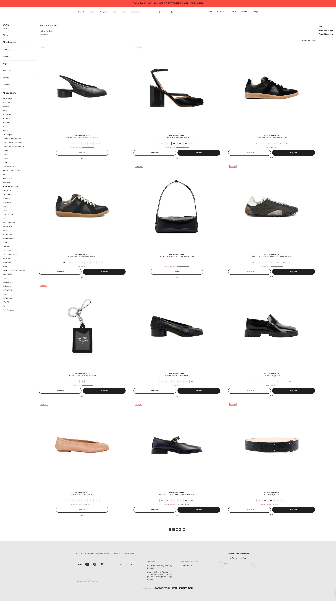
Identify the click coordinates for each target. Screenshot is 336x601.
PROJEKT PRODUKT (10, 254)
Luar (4, 218)
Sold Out (82, 153)
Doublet (5, 163)
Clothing (6, 50)
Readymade (7, 262)
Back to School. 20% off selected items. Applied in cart (168, 3)
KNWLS (5, 206)
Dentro (5, 159)
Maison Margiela (9, 222)
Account (233, 12)
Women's (81, 12)
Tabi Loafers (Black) (271, 376)
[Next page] (184, 529)
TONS (5, 278)
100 (277, 500)
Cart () (255, 12)
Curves (5, 155)
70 (259, 500)
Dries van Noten (8, 167)
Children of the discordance (12, 143)
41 (97, 143)
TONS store (151, 562)
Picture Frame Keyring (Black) (82, 376)
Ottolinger (6, 246)
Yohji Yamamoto (8, 310)
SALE (5, 29)
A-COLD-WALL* (8, 99)
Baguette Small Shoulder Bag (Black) (177, 257)
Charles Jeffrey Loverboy (12, 139)
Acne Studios (7, 103)
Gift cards (6, 85)
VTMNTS (6, 302)
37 (73, 143)
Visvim (5, 294)
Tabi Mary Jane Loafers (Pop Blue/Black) (177, 495)
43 (76, 262)
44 (82, 262)
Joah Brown (7, 202)
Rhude (5, 266)
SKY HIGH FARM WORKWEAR (14, 270)
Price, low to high (326, 30)
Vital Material (7, 298)
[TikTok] (132, 564)
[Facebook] (121, 564)
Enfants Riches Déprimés (12, 171)
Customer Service (102, 553)
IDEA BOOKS (7, 191)
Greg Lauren (7, 178)
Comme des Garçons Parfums (13, 147)
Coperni (6, 151)
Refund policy (129, 553)
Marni (5, 230)
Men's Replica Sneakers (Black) (82, 257)
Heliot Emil (6, 183)
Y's (4, 306)
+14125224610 (186, 566)
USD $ (219, 12)
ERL (4, 175)
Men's (92, 12)
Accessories (7, 71)
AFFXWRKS (7, 115)
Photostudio (136, 12)
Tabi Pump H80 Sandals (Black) (177, 138)
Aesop (5, 111)
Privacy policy (116, 553)
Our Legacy (7, 250)
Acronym (6, 107)
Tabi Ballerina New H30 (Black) (177, 376)
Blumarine (6, 123)
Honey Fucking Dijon (10, 186)
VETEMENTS (7, 290)
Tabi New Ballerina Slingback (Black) (82, 138)
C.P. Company (8, 135)
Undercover (7, 286)
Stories (114, 12)
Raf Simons (7, 258)
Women (234, 558)
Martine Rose (7, 234)
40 (91, 143)
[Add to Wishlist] (82, 158)
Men (244, 558)
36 (67, 143)
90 (271, 500)
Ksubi (5, 210)
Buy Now (199, 153)
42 (70, 262)
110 (284, 500)
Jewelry (6, 78)
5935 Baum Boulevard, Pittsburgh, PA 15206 (159, 567)
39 (85, 143)
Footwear (6, 57)
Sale (124, 12)
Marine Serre (7, 226)
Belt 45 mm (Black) (271, 495)
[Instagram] (126, 564)
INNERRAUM (7, 194)
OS (177, 262)
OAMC (5, 242)
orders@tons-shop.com (189, 562)
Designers (103, 12)
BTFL (5, 127)
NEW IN (6, 25)
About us (79, 553)
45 (88, 262)
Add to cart (155, 153)
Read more (44, 35)
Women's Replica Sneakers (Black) (271, 138)
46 (94, 262)
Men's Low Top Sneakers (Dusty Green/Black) (272, 257)
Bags (5, 64)
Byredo (5, 131)
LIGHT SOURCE (9, 214)
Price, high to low (326, 34)
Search (209, 12)
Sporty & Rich (7, 274)
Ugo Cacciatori (8, 282)
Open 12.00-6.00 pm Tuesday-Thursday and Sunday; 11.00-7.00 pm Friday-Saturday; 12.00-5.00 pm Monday (159, 575)
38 (79, 143)
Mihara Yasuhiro (8, 238)
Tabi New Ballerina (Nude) (82, 495)
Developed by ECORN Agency (87, 581)
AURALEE (6, 119)
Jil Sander (6, 198)
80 (265, 500)
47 (100, 262)
